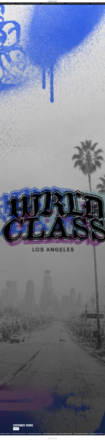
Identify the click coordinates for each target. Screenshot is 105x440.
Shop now (16, 428)
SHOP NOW (55, 1)
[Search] (86, 6)
